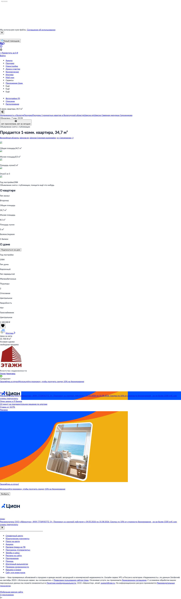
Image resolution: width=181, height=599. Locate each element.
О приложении (7, 594)
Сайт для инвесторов (15, 572)
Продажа (10, 63)
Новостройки (12, 66)
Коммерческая (12, 71)
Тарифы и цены (13, 552)
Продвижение (12, 558)
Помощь (9, 561)
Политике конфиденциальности (61, 583)
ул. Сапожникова (64, 137)
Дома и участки (13, 69)
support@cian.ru (108, 583)
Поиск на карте (13, 541)
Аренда (9, 60)
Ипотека (9, 74)
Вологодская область (9, 137)
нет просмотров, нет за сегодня (15, 123)
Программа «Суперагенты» (18, 549)
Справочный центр (14, 535)
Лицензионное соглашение (134, 580)
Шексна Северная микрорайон (43, 137)
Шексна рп (24, 137)
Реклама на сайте (14, 555)
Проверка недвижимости (17, 566)
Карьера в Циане (13, 569)
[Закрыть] (2, 32)
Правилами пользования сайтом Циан (71, 580)
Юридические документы (17, 538)
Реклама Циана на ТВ (15, 547)
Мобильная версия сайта (11, 592)
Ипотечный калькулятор (17, 564)
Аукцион (9, 544)
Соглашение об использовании (41, 29)
